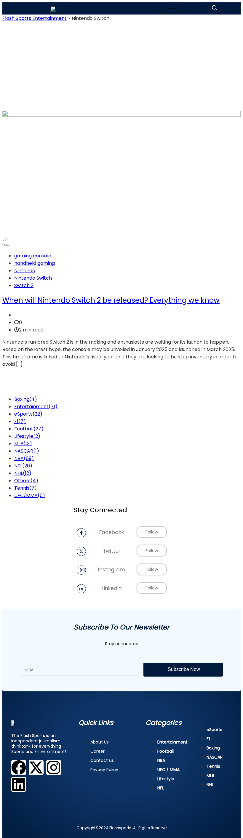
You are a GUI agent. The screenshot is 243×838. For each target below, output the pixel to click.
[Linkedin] (18, 784)
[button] (214, 8)
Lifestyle (27, 436)
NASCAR (26, 451)
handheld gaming (34, 263)
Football (29, 428)
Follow (152, 532)
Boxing (25, 399)
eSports (28, 414)
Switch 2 (23, 285)
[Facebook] (18, 767)
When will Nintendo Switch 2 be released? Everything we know (111, 300)
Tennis (25, 488)
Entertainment (35, 406)
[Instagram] (53, 767)
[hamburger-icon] (172, 8)
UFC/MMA (29, 495)
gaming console (32, 255)
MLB (23, 443)
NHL (22, 473)
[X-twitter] (36, 767)
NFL (23, 465)
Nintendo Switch (33, 278)
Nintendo (24, 270)
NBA (24, 458)
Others (26, 480)
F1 (20, 421)
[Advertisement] (121, 66)
